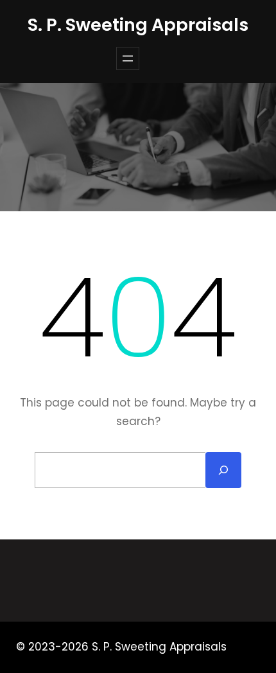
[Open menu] (127, 58)
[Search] (223, 470)
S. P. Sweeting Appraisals (138, 24)
